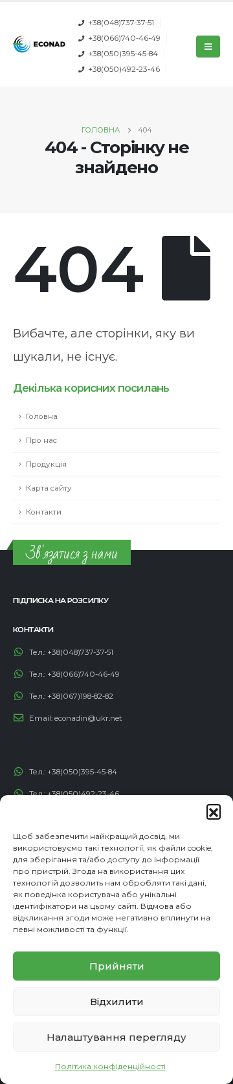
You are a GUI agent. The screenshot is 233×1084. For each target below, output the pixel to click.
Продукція (46, 464)
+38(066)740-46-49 (124, 38)
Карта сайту (49, 488)
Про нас (41, 440)
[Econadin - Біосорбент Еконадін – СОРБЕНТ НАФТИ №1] (39, 44)
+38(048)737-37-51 (121, 22)
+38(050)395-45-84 (123, 53)
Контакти (43, 511)
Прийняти (116, 966)
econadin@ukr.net (88, 718)
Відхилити (117, 1001)
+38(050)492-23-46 (124, 69)
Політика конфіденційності (110, 1066)
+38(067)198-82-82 (80, 696)
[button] (213, 811)
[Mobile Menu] (208, 47)
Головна (42, 416)
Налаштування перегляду (116, 1037)
